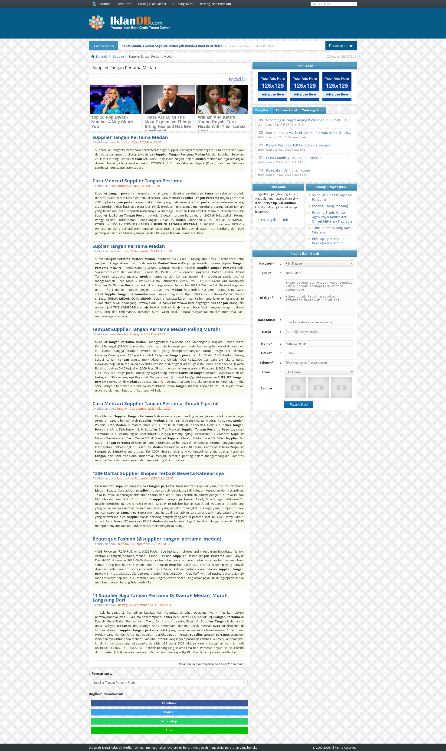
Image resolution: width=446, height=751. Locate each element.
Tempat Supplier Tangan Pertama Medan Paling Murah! (156, 329)
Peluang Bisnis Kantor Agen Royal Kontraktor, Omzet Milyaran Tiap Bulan (333, 216)
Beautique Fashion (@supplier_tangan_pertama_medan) (156, 539)
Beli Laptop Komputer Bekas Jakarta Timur (329, 240)
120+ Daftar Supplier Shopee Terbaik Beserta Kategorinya (158, 473)
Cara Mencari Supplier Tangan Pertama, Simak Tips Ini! (155, 403)
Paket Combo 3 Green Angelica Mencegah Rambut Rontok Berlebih (172, 46)
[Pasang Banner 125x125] (273, 100)
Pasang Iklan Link (274, 219)
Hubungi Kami (183, 4)
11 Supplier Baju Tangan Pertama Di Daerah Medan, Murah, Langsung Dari (160, 597)
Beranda (104, 4)
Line (169, 730)
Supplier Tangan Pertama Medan (130, 137)
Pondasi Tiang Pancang (330, 206)
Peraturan (124, 4)
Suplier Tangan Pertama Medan (128, 246)
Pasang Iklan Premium (215, 4)
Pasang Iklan (341, 46)
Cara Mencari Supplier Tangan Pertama (137, 181)
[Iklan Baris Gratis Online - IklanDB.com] (132, 29)
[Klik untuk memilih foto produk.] (295, 387)
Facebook (169, 703)
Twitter (169, 712)
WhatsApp (169, 721)
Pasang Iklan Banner (152, 4)
